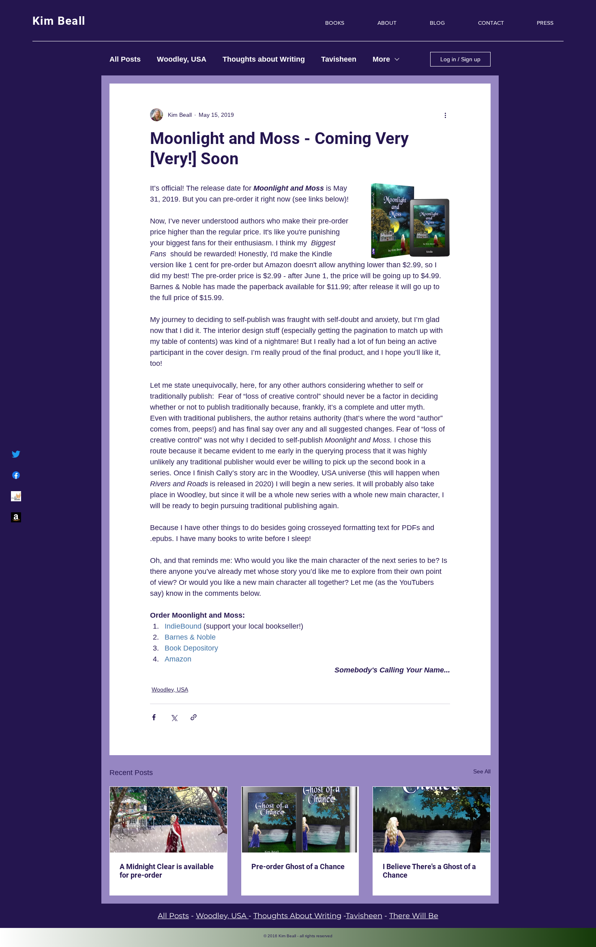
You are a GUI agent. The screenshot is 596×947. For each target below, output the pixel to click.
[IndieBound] (16, 496)
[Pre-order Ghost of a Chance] (300, 820)
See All (482, 771)
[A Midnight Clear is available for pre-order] (168, 820)
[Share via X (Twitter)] (174, 717)
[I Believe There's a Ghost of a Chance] (431, 820)
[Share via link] (193, 717)
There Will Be (413, 915)
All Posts (125, 59)
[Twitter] (16, 454)
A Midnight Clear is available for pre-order (167, 870)
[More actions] (445, 115)
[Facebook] (16, 475)
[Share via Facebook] (154, 717)
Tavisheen (338, 59)
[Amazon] (16, 517)
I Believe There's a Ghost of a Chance (429, 870)
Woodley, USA (181, 59)
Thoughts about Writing (264, 59)
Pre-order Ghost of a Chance (298, 866)
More (381, 59)
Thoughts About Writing (297, 915)
